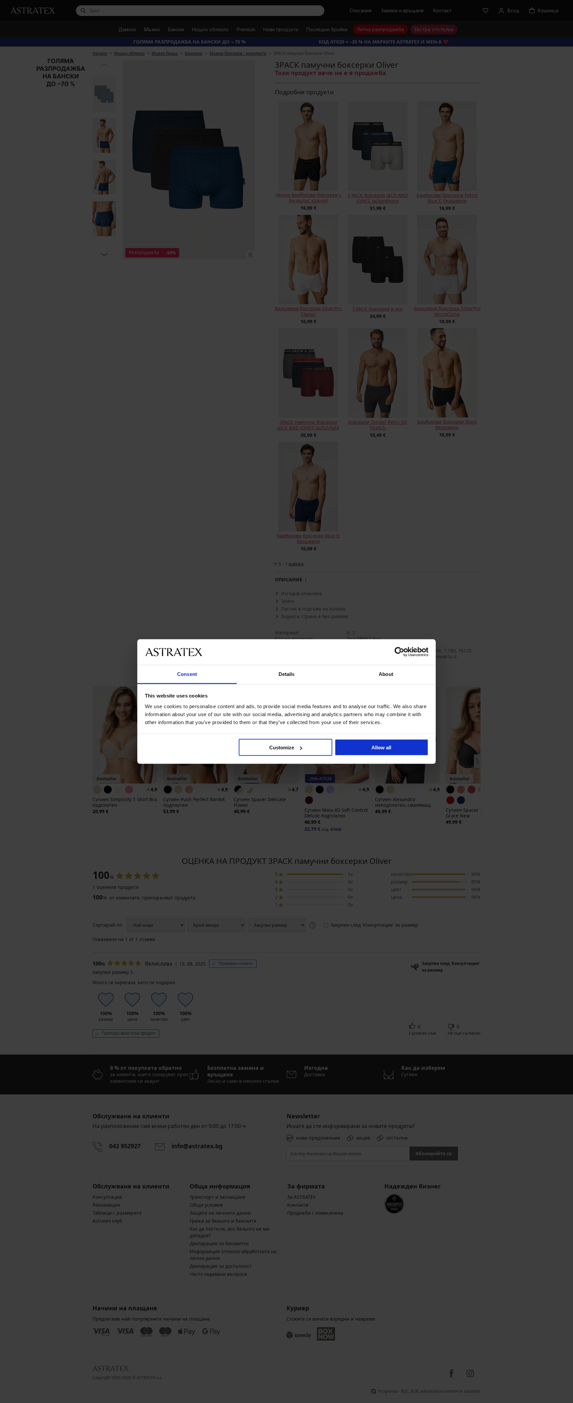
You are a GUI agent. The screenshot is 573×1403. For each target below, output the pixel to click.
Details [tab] (287, 674)
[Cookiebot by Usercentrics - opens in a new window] (399, 652)
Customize (281, 747)
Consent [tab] (187, 674)
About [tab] (386, 674)
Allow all (381, 747)
